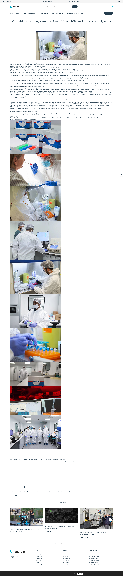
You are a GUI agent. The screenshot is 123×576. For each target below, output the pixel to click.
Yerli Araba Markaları (93, 558)
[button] (12, 519)
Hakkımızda (39, 556)
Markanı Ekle (108, 13)
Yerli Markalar (66, 556)
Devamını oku (13, 534)
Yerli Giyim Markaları (93, 554)
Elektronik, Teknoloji (72, 13)
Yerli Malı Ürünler (66, 558)
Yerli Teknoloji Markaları (94, 556)
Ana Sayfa (65, 554)
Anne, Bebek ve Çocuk (57, 13)
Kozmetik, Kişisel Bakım (30, 13)
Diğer (82, 13)
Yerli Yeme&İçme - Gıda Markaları (96, 564)
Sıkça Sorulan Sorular (7, 1)
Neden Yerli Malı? (66, 564)
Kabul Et (80, 573)
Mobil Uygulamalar (67, 567)
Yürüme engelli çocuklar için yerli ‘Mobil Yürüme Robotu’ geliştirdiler (26, 530)
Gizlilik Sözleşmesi (40, 564)
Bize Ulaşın (117, 1)
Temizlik (18, 13)
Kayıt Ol (38, 562)
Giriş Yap (38, 560)
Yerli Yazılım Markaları (93, 562)
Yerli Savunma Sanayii (94, 560)
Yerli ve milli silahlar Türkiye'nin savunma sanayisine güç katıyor (93, 534)
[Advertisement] (61, 474)
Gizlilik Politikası (73, 573)
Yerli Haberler (66, 560)
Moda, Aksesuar (44, 13)
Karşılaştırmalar (66, 562)
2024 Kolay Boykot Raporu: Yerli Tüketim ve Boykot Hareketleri (59, 527)
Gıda (11, 13)
